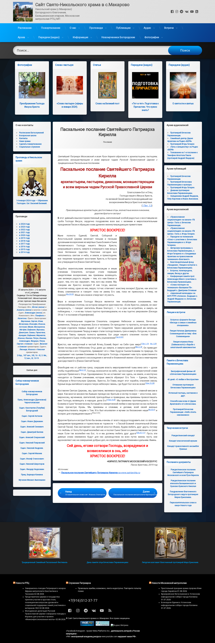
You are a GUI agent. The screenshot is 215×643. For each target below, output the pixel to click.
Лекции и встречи (176, 312)
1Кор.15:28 (149, 383)
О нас (73, 27)
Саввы (32, 332)
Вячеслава (23, 324)
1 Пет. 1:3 (147, 205)
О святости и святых (183, 103)
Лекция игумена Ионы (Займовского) (183, 345)
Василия (43, 344)
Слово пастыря (64, 64)
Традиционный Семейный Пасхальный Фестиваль (44, 562)
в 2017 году (24, 244)
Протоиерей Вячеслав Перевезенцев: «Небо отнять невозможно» (183, 412)
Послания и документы (179, 462)
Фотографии (151, 37)
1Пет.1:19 (145, 344)
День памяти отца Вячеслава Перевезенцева (107, 562)
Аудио (147, 27)
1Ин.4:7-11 (140, 433)
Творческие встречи (177, 428)
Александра (30, 313)
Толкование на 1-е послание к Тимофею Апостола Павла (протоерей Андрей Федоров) (182, 155)
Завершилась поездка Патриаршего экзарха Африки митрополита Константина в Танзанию (45, 591)
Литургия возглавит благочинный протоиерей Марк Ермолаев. (170, 562)
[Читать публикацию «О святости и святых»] (183, 85)
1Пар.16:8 (111, 400)
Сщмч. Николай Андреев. (31, 448)
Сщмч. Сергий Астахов (32, 416)
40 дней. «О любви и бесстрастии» (183, 379)
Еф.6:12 (82, 370)
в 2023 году (24, 227)
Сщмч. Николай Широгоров (32, 464)
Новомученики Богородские (118, 37)
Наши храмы (25, 141)
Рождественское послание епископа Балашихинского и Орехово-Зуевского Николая (183, 483)
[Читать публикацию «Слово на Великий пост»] (107, 85)
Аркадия (22, 335)
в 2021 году (24, 232)
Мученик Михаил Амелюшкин (32, 480)
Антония (23, 327)
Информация (80, 37)
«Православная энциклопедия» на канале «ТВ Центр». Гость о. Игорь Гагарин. (181, 231)
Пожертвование (50, 27)
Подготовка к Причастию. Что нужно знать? (145, 106)
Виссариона (39, 327)
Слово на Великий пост (107, 103)
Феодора (34, 341)
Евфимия (31, 330)
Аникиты (21, 310)
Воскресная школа (27, 135)
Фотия (35, 307)
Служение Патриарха (80, 583)
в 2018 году (24, 241)
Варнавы (40, 330)
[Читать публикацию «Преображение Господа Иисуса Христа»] (32, 85)
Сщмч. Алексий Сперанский (32, 437)
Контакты (23, 138)
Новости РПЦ (22, 583)
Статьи (97, 64)
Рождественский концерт (183, 435)
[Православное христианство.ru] (102, 625)
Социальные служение (29, 147)
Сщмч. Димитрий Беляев (32, 432)
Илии (40, 321)
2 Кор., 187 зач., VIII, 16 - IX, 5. (30, 355)
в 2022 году (24, 230)
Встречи (169, 27)
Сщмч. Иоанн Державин (32, 421)
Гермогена (40, 332)
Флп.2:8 (139, 347)
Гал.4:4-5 (119, 337)
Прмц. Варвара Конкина (32, 475)
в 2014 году (24, 252)
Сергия (34, 321)
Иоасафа (33, 324)
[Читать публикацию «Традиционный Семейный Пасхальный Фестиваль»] (44, 543)
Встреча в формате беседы (183, 323)
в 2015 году (24, 249)
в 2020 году (24, 235)
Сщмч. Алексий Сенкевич (32, 427)
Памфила (39, 315)
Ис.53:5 (152, 410)
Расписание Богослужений (31, 133)
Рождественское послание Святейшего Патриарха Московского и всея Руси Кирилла (183, 472)
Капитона (22, 318)
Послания (107, 142)
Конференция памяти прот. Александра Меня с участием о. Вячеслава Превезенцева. (182, 279)
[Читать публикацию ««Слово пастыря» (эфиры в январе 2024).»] (70, 85)
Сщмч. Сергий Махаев (32, 453)
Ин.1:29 (153, 344)
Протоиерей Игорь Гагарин (182, 144)
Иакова (28, 338)
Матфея (22, 330)
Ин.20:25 (69, 294)
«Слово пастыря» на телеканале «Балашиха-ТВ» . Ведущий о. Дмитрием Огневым (181, 288)
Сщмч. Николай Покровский (32, 443)
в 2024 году (24, 224)
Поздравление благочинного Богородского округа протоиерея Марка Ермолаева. (183, 494)
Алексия (28, 344)
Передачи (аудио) (179, 64)
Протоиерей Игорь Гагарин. (182, 187)
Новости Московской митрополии (169, 583)
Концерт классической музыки (183, 441)
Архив (21, 37)
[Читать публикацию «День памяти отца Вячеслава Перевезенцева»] (107, 543)
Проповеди (96, 27)
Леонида (23, 349)
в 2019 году (24, 238)
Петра (35, 338)
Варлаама (25, 321)
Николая (41, 349)
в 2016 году (24, 246)
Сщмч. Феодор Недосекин (32, 469)
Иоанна (41, 324)
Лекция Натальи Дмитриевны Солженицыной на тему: (183, 334)
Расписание (25, 27)
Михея (30, 327)
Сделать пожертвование (30, 144)
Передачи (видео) (48, 37)
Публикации (123, 27)
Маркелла (40, 335)
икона (41, 307)
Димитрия (23, 332)
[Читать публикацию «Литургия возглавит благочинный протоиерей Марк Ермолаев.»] (170, 543)
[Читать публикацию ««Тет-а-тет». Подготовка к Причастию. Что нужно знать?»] (145, 85)
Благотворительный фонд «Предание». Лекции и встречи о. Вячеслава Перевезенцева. (182, 265)
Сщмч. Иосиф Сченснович (32, 459)
